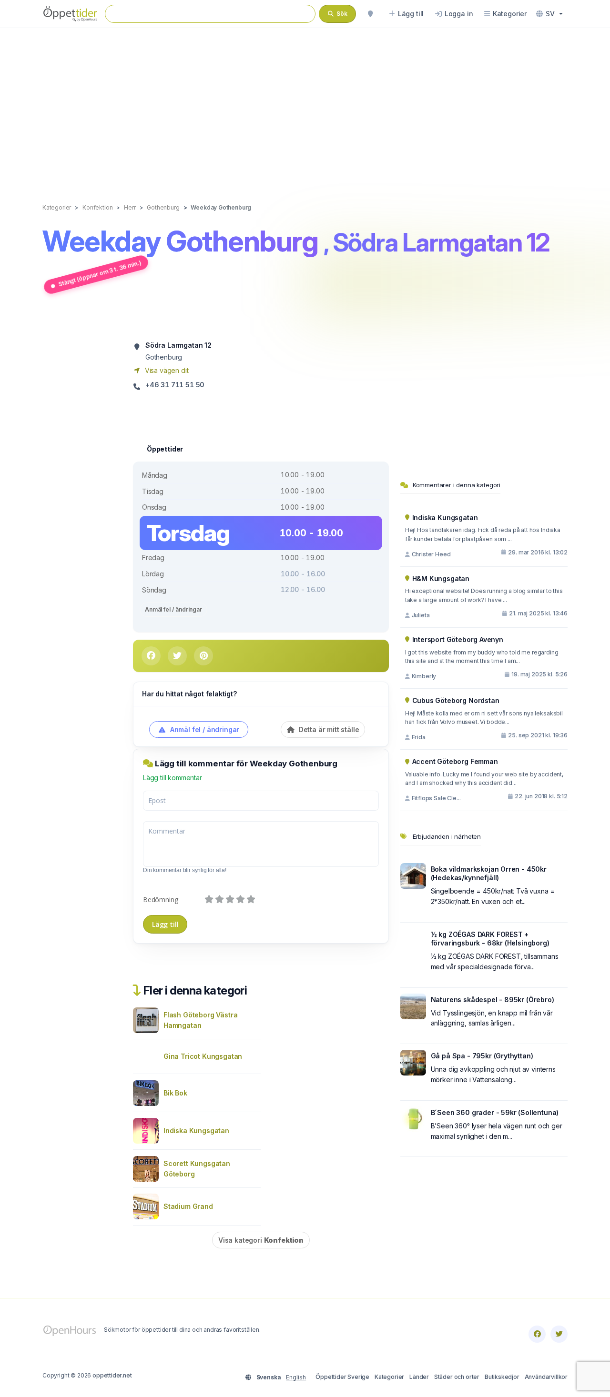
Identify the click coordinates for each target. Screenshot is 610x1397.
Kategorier (389, 1376)
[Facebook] (537, 1334)
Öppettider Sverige (342, 1376)
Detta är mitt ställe (328, 729)
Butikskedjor (502, 1376)
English (296, 1377)
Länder (419, 1376)
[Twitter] (559, 1334)
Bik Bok (175, 1093)
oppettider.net (112, 1375)
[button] (549, 14)
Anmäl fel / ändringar (173, 609)
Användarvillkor (546, 1376)
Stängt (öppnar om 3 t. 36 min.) (100, 273)
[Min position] (370, 14)
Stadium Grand (188, 1206)
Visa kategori (261, 1240)
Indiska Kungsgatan (196, 1130)
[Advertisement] (305, 105)
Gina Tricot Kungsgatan (202, 1056)
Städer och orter (456, 1376)
